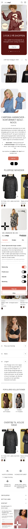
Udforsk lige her (14, 49)
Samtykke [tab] (5, 240)
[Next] (19, 53)
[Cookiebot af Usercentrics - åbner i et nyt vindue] (19, 236)
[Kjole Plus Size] (6, 398)
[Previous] (8, 53)
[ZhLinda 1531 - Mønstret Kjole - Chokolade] (21, 309)
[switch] (24, 272)
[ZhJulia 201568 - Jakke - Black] (24, 207)
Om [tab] (23, 240)
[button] (25, 2)
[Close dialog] (26, 510)
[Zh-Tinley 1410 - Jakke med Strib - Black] (5, 207)
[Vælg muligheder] (17, 198)
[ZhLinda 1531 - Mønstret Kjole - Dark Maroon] (24, 309)
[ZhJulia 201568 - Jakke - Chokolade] (22, 207)
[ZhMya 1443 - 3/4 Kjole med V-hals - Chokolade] (2, 310)
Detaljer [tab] (14, 240)
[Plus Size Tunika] (19, 398)
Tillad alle (14, 289)
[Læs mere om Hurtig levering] (7, 469)
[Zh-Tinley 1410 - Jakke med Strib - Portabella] (2, 207)
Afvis (14, 293)
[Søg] (21, 2)
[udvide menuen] (2, 2)
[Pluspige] (7, 2)
